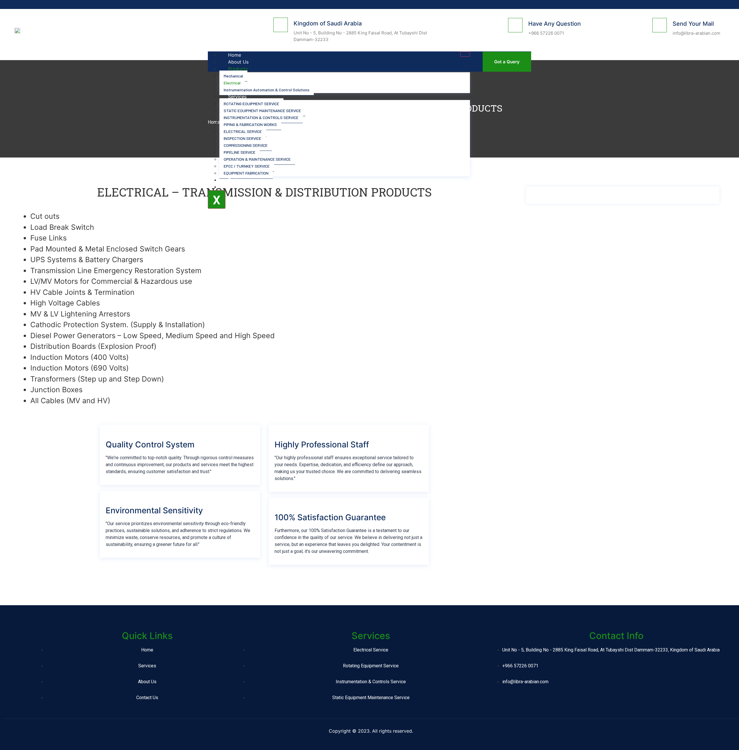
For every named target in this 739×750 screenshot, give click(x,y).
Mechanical (233, 75)
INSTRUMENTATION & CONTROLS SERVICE (261, 117)
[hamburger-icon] (465, 54)
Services (237, 96)
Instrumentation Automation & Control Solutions (266, 89)
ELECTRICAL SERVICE (243, 131)
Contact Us (240, 187)
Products (238, 69)
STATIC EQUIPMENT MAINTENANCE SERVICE (262, 110)
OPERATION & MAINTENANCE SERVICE (257, 159)
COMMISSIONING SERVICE (246, 145)
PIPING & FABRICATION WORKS (250, 124)
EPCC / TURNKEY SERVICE (247, 166)
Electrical (232, 82)
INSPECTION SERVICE (242, 138)
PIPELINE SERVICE (239, 152)
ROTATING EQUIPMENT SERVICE (251, 103)
